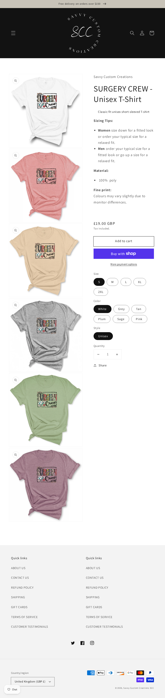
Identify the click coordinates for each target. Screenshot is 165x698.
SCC (152, 688)
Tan (138, 309)
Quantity (99, 346)
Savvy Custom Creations (136, 688)
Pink (139, 319)
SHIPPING (18, 597)
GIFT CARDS (19, 607)
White (102, 309)
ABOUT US (18, 568)
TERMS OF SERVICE (24, 617)
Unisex (103, 336)
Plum (102, 319)
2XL (100, 292)
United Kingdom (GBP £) (30, 681)
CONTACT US (20, 578)
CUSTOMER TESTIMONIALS (29, 626)
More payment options (123, 264)
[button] (13, 33)
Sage (121, 319)
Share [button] (103, 365)
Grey (121, 309)
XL (139, 282)
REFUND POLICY (22, 587)
